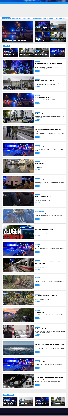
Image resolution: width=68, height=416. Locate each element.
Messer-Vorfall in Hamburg (41, 146)
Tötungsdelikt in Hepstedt (41, 246)
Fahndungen (41, 211)
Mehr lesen (37, 86)
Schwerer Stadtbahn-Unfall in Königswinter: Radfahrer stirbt (42, 29)
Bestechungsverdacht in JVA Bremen (57, 29)
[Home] (3, 3)
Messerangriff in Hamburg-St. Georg (44, 229)
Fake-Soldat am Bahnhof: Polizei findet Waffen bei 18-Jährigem (17, 40)
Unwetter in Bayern (40, 54)
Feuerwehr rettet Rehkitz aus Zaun (44, 279)
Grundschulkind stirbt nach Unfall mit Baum (46, 295)
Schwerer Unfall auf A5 (40, 312)
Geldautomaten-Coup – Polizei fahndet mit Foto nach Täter (50, 213)
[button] (32, 31)
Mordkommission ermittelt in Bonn (44, 196)
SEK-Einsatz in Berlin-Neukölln (42, 328)
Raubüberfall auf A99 (56, 54)
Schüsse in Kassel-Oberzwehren (43, 361)
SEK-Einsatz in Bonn (56, 40)
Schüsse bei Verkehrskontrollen (40, 40)
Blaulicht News (6, 37)
